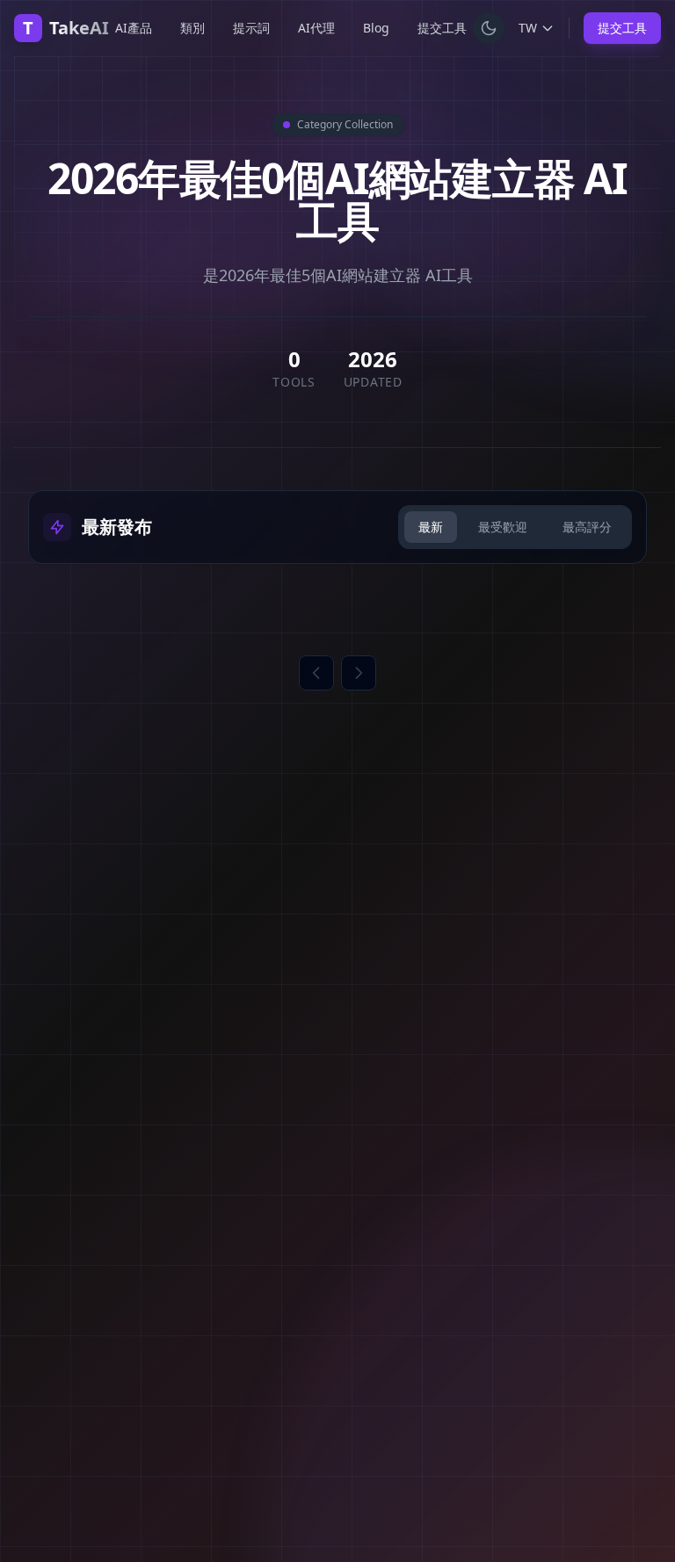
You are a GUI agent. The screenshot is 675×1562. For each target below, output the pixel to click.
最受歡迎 (502, 526)
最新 (430, 526)
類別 (192, 27)
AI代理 (316, 27)
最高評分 (587, 526)
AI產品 (133, 27)
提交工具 (442, 27)
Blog (376, 27)
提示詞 (251, 27)
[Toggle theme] (488, 28)
